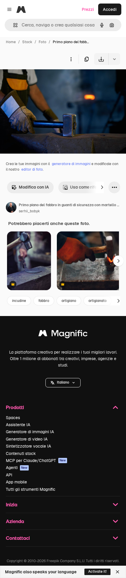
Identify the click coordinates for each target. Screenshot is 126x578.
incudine (19, 300)
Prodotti (15, 407)
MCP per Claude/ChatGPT (36, 460)
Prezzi (88, 9)
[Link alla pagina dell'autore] (11, 208)
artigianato (97, 300)
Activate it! (97, 571)
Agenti (17, 467)
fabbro (43, 300)
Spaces (13, 417)
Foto (42, 42)
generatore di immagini (71, 164)
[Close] (117, 571)
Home (11, 42)
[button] (63, 382)
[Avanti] (102, 187)
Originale (38, 78)
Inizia (11, 504)
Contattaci (18, 538)
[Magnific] (63, 334)
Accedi (110, 9)
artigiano (69, 300)
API (9, 475)
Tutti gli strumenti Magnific (30, 489)
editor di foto (32, 169)
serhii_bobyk (29, 211)
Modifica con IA (34, 187)
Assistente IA (18, 424)
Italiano (63, 382)
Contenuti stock (21, 453)
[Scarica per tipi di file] (114, 59)
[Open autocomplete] (13, 25)
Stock (27, 42)
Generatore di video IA (26, 439)
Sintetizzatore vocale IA (28, 446)
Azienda (15, 521)
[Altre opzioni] (71, 59)
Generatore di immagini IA (30, 431)
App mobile (16, 482)
